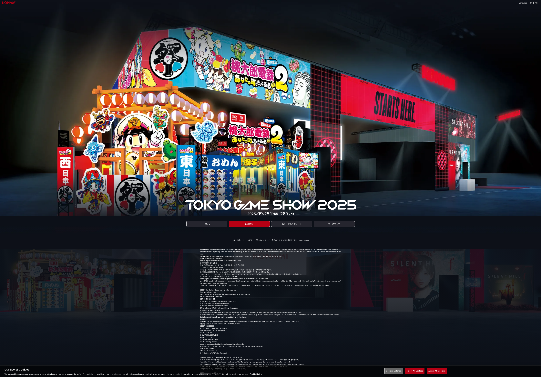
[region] (270, 371)
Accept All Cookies (436, 371)
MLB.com (277, 249)
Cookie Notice (256, 374)
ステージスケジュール (292, 224)
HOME (207, 224)
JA (531, 3)
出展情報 (249, 224)
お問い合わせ (259, 240)
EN (536, 3)
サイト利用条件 (273, 240)
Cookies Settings (303, 240)
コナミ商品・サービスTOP (242, 240)
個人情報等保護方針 (288, 240)
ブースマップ (334, 224)
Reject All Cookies (415, 371)
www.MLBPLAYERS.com (314, 252)
